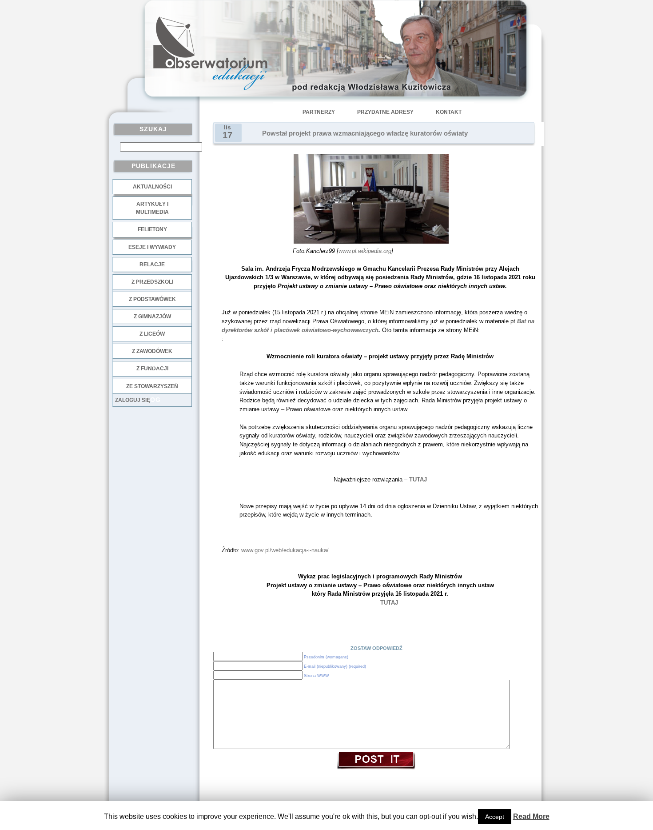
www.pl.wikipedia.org (364, 251)
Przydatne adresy (385, 112)
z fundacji (152, 368)
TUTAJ (418, 479)
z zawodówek (152, 351)
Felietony (152, 229)
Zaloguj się (132, 400)
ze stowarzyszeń (152, 386)
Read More (531, 816)
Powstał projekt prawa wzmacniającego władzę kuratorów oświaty (365, 133)
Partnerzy (319, 112)
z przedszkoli (152, 282)
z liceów (152, 334)
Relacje (152, 264)
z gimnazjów (152, 316)
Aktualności (152, 187)
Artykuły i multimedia (152, 208)
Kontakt (449, 112)
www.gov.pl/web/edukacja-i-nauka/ (285, 550)
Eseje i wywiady (152, 247)
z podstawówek (152, 299)
